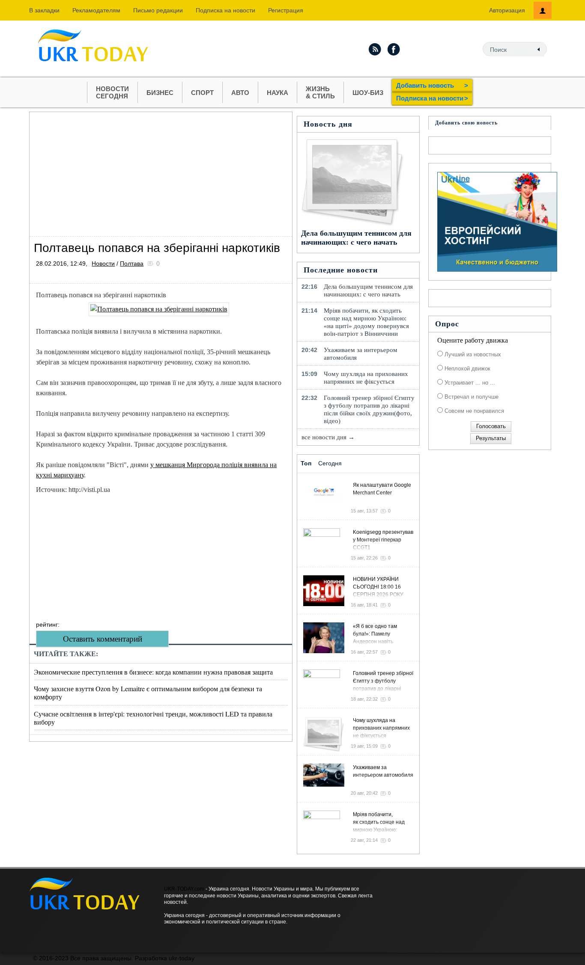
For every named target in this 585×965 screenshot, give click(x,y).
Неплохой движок (466, 368)
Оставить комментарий (102, 638)
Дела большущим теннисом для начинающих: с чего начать (356, 237)
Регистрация (285, 10)
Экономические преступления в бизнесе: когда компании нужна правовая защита (153, 671)
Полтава (131, 263)
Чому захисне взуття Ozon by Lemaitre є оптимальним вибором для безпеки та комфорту (148, 692)
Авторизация (507, 10)
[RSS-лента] (374, 49)
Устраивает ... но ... (469, 382)
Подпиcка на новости (225, 10)
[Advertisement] (161, 172)
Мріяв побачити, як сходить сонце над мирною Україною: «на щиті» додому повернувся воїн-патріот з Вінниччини (366, 322)
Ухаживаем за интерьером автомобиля (360, 353)
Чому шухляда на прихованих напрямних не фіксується (366, 377)
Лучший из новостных (472, 354)
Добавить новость (432, 85)
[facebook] (394, 49)
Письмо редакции (158, 10)
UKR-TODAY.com (184, 889)
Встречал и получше (470, 397)
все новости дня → (328, 437)
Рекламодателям (96, 10)
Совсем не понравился (473, 411)
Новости (103, 263)
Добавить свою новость (466, 123)
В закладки (44, 10)
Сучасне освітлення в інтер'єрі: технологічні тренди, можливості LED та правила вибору (153, 717)
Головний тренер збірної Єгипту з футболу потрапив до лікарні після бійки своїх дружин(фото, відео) (369, 409)
